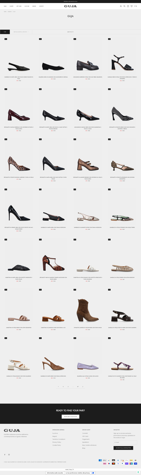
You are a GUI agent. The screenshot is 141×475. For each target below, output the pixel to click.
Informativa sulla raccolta (55, 473)
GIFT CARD (19, 6)
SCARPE (11, 6)
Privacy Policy (56, 442)
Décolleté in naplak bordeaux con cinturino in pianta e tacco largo (18, 128)
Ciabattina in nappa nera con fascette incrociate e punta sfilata (18, 278)
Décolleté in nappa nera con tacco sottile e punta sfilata (53, 178)
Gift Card (85, 436)
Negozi (54, 436)
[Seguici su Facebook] (5, 454)
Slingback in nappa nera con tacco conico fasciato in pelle (18, 77)
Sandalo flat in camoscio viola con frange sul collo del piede (122, 376)
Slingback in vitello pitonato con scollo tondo (122, 227)
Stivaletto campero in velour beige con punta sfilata (88, 327)
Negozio (10, 11)
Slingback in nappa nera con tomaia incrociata (53, 227)
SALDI (5, 6)
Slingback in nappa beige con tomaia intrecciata (53, 376)
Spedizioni (85, 442)
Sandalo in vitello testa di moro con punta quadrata (122, 327)
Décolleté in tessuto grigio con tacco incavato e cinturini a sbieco (122, 128)
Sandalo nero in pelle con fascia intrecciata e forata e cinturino (122, 77)
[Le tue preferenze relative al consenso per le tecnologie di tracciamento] (138, 472)
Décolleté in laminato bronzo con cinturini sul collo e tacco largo (87, 178)
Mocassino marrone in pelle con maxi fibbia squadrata (87, 77)
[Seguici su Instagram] (9, 454)
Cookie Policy (56, 445)
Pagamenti (85, 439)
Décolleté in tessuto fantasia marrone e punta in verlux (19, 177)
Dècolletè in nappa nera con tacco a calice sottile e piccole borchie (53, 128)
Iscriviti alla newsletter (123, 448)
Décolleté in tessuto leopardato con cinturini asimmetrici (122, 178)
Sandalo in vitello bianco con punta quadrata (19, 376)
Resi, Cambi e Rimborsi (89, 445)
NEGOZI (34, 6)
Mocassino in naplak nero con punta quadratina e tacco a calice (87, 128)
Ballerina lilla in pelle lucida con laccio (87, 376)
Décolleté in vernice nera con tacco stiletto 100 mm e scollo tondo (19, 228)
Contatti (85, 433)
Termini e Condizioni (58, 439)
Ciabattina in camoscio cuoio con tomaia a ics (53, 327)
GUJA (14, 11)
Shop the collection (70, 416)
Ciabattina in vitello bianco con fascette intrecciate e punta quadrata (88, 278)
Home (5, 11)
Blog (83, 448)
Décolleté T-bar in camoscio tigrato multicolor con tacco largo (53, 278)
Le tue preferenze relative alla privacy (78, 473)
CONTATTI (41, 6)
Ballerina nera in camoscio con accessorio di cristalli (53, 77)
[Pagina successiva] (82, 387)
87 (77, 386)
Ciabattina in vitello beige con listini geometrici (18, 327)
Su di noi (55, 433)
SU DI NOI (27, 6)
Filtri (5, 32)
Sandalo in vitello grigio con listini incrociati (122, 277)
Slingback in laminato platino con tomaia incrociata (88, 227)
